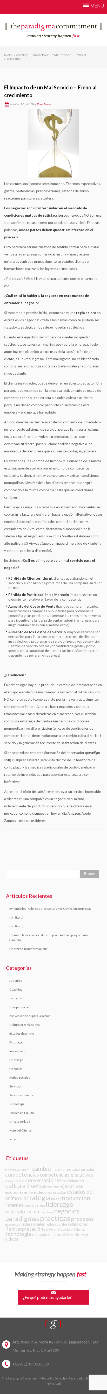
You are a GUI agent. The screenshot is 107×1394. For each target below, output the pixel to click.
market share (81, 595)
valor (84, 1235)
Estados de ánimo (21, 1033)
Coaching (20, 55)
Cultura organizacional (25, 1025)
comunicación (14, 1181)
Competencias (19, 1007)
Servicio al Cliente (71, 1229)
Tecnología (16, 1104)
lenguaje (30, 1206)
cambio (41, 1168)
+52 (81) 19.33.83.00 (30, 1364)
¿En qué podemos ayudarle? (47, 1297)
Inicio (7, 55)
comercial (16, 998)
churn (47, 578)
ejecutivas (71, 1186)
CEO (54, 1169)
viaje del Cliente (20, 1130)
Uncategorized (19, 1121)
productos (12, 1224)
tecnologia (18, 1234)
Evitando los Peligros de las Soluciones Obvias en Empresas (50, 909)
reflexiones (78, 1224)
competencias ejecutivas (66, 1175)
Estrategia (16, 1042)
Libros (41, 1205)
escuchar (59, 1192)
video (13, 1139)
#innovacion (13, 1169)
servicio (50, 1229)
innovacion (75, 1197)
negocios (66, 1211)
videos (11, 1239)
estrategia (35, 1197)
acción (26, 1170)
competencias (22, 1174)
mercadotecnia (22, 1211)
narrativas (46, 1212)
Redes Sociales (19, 1077)
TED (34, 1235)
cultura (15, 1185)
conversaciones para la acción (30, 1016)
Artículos (15, 981)
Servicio (15, 1086)
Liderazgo (16, 1060)
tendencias (47, 1234)
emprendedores (38, 1192)
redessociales (33, 1223)
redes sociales (56, 1224)
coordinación (73, 1180)
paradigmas (22, 1218)
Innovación (17, 1051)
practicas (55, 1217)
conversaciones (43, 1180)
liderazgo (59, 1204)
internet (14, 1205)
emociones (14, 1192)
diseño (33, 1186)
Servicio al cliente (21, 1095)
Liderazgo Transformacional (28, 949)
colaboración (83, 1169)
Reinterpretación (24, 1229)
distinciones (50, 1187)
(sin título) (16, 917)
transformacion (69, 1235)
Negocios (16, 1069)
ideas (55, 1199)
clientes (64, 1169)
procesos (82, 1218)
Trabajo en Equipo (21, 1113)
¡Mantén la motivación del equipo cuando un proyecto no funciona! (48, 937)
